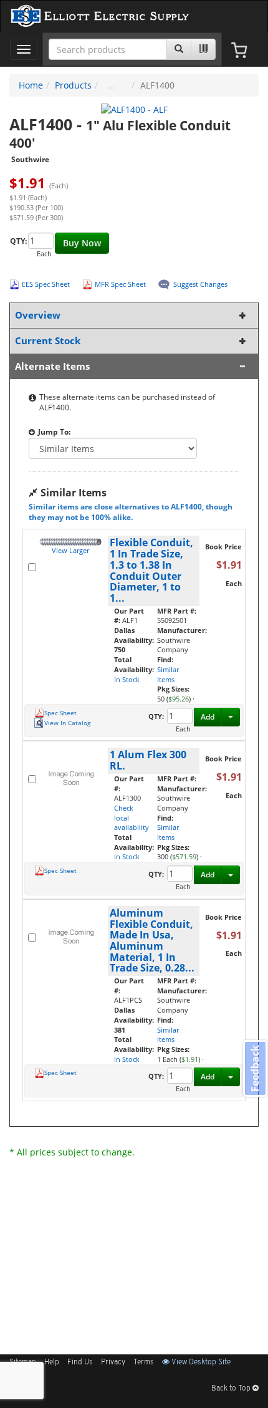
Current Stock (47, 341)
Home (31, 85)
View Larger (70, 550)
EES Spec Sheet (46, 284)
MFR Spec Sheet (120, 284)
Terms (143, 1362)
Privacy (113, 1362)
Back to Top (231, 1388)
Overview (37, 315)
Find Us (80, 1362)
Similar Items (168, 674)
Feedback (255, 1067)
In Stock (127, 679)
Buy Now (82, 243)
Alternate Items (52, 366)
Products (73, 85)
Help (51, 1362)
